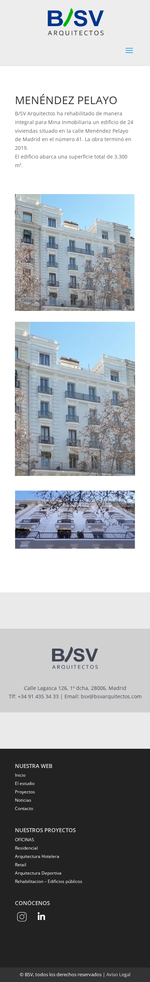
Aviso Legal (118, 974)
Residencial (26, 848)
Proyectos (25, 792)
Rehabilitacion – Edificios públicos (48, 881)
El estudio (25, 783)
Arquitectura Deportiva (38, 873)
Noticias (23, 800)
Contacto (24, 808)
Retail (20, 865)
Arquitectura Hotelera (37, 856)
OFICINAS (24, 840)
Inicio (20, 775)
